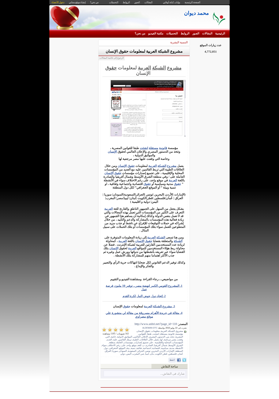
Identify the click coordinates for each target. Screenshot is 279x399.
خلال (151, 339)
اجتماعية (147, 348)
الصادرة (149, 345)
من (167, 336)
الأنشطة (179, 348)
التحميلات (172, 33)
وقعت (180, 339)
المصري (153, 336)
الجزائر (140, 351)
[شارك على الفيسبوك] (179, 360)
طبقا (149, 334)
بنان (152, 353)
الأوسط (171, 345)
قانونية (163, 148)
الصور (195, 33)
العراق (108, 351)
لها (161, 339)
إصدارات (138, 342)
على (123, 345)
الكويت (158, 353)
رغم (118, 345)
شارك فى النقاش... (172, 373)
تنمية (133, 348)
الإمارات (170, 351)
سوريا (115, 351)
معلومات (155, 331)
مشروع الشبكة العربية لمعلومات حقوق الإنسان (144, 51)
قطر (165, 353)
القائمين (122, 339)
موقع (134, 345)
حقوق (111, 67)
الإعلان (145, 336)
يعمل (156, 339)
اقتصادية (156, 348)
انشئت (144, 148)
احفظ (172, 360)
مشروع (174, 67)
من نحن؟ (140, 33)
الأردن (163, 351)
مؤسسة (179, 334)
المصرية (179, 336)
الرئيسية (220, 33)
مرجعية (167, 339)
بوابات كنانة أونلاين (171, 2)
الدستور (161, 336)
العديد (109, 339)
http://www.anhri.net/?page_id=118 (156, 324)
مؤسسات (128, 342)
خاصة (113, 336)
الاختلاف (111, 345)
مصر (174, 339)
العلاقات (143, 339)
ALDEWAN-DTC (150, 328)
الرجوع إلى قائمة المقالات (111, 58)
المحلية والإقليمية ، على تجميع (157, 342)
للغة (139, 345)
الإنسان (112, 151)
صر (142, 353)
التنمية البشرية (179, 42)
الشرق (180, 345)
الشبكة (159, 67)
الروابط (185, 33)
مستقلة (153, 148)
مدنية (171, 348)
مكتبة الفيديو (155, 33)
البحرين (155, 351)
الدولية (120, 336)
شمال (164, 345)
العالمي (136, 336)
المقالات (207, 33)
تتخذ (172, 336)
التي (108, 336)
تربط (129, 339)
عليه (115, 339)
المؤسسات (177, 342)
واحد (129, 345)
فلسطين (172, 353)
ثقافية (139, 348)
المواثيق (128, 336)
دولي (122, 353)
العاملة (119, 342)
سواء (104, 345)
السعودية (132, 351)
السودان (123, 351)
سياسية (164, 348)
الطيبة (136, 339)
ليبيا (147, 353)
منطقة (112, 342)
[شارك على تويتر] (184, 360)
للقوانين (142, 334)
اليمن (128, 353)
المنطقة (179, 351)
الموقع (122, 348)
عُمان (180, 353)
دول (106, 348)
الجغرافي (113, 348)
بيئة (128, 348)
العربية (144, 67)
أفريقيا (157, 345)
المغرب (136, 353)
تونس (147, 351)
